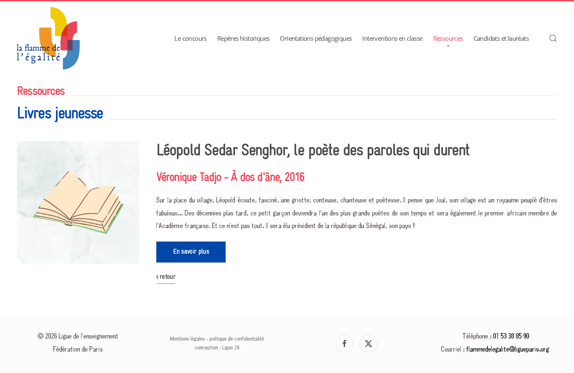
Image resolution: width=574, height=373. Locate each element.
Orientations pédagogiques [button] (316, 38)
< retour (166, 277)
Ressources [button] (448, 38)
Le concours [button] (190, 38)
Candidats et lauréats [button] (501, 38)
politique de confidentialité (237, 338)
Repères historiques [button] (243, 38)
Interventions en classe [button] (392, 38)
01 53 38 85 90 (511, 337)
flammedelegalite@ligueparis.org (507, 350)
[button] (553, 38)
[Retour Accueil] (48, 38)
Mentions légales (187, 338)
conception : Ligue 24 (217, 347)
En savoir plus (191, 251)
